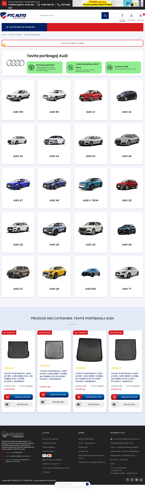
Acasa (4, 34)
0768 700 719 (47, 4)
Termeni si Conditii (50, 464)
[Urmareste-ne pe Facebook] (128, 480)
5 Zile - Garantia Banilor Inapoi (124, 447)
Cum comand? (48, 447)
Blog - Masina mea (87, 443)
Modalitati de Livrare (52, 460)
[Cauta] (105, 15)
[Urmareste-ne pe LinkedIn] (141, 480)
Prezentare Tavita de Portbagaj (124, 451)
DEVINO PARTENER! (86, 439)
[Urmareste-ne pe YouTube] (137, 480)
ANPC (112, 464)
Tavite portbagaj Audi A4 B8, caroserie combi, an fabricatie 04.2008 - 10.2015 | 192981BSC (89, 377)
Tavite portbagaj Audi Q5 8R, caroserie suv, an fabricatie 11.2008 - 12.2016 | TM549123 (18, 377)
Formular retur (49, 443)
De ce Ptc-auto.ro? (119, 460)
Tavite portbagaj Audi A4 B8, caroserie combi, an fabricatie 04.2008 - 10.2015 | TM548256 (53, 375)
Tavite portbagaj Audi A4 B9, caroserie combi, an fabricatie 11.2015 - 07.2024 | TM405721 (125, 377)
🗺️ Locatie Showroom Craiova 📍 (125, 439)
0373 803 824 (17, 452)
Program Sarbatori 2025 (121, 443)
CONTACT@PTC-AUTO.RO (19, 456)
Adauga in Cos (22, 397)
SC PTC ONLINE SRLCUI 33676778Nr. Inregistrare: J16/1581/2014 (124, 470)
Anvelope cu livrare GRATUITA (92, 462)
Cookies (46, 472)
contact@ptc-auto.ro (21, 4)
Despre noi (83, 447)
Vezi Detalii (22, 404)
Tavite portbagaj (15, 34)
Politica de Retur (50, 439)
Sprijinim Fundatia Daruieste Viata (91, 457)
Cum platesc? (48, 451)
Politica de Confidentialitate (55, 468)
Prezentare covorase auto (122, 456)
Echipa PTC (83, 451)
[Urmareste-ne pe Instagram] (132, 480)
